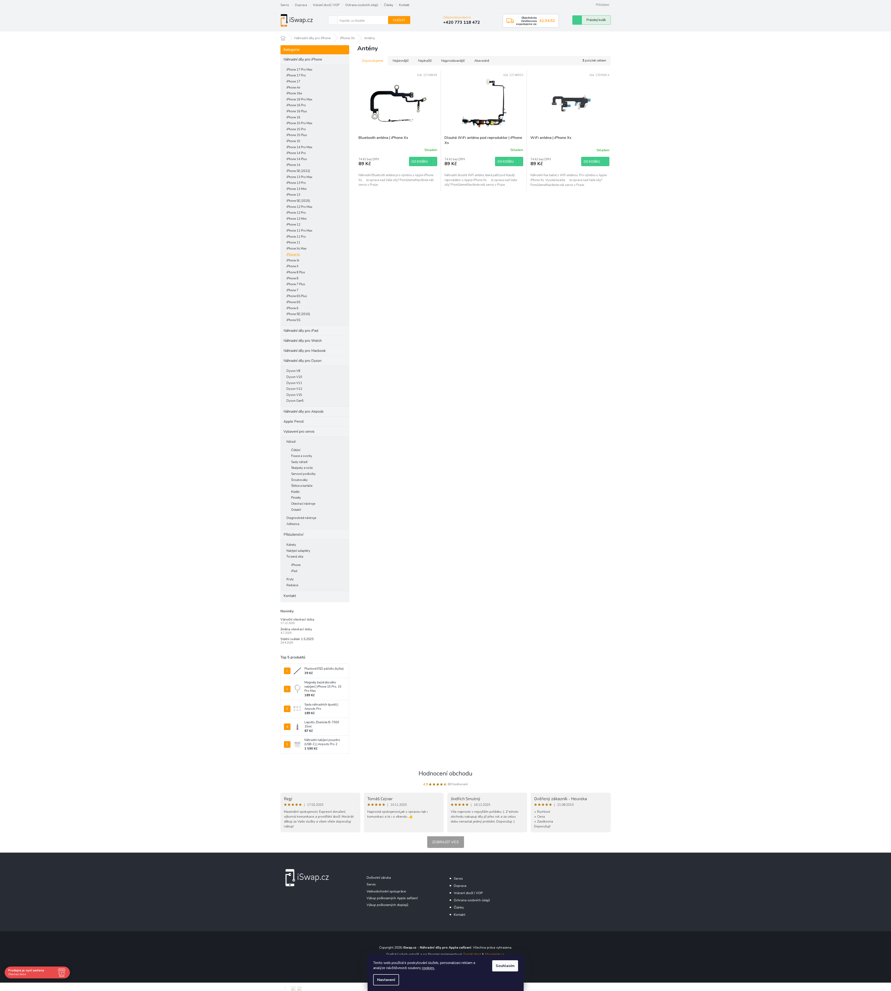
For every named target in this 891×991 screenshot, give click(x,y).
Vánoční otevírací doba (297, 619)
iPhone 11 (293, 242)
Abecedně (481, 60)
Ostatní (296, 510)
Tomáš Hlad (472, 954)
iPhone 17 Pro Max (299, 70)
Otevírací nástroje (303, 504)
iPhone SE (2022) (298, 171)
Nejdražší (425, 60)
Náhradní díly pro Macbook (304, 350)
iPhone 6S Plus (297, 296)
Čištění (295, 450)
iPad (294, 571)
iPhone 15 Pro (296, 129)
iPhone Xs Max (297, 249)
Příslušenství (293, 534)
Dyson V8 (293, 371)
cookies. (428, 967)
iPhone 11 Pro (296, 237)
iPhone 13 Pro (296, 183)
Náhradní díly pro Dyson (302, 360)
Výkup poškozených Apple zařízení (392, 898)
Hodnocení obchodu (445, 773)
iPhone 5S (293, 320)
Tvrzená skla (295, 557)
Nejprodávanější (453, 60)
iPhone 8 (292, 278)
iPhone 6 (292, 308)
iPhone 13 (293, 195)
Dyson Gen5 (295, 401)
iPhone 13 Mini (297, 189)
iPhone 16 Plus (297, 111)
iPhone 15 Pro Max (299, 123)
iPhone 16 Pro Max (299, 99)
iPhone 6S (293, 302)
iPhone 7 (292, 290)
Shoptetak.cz (494, 954)
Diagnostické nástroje (301, 518)
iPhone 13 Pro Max (299, 177)
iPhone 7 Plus (296, 284)
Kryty (290, 579)
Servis (284, 5)
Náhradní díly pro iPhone (302, 59)
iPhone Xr (293, 260)
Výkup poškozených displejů (387, 905)
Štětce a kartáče (301, 486)
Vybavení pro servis (298, 431)
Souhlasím (505, 965)
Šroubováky (299, 480)
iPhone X (292, 266)
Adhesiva (293, 524)
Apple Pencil (293, 421)
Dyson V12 (294, 389)
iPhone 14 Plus (297, 159)
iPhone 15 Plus (297, 135)
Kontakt (404, 5)
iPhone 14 (293, 165)
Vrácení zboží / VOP (326, 5)
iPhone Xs (293, 254)
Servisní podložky (303, 474)
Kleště (295, 492)
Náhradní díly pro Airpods (303, 411)
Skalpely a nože (302, 468)
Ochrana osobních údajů (361, 5)
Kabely (291, 545)
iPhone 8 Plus (296, 272)
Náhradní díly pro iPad (300, 330)
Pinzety (296, 498)
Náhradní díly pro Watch (302, 340)
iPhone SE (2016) (298, 314)
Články (388, 5)
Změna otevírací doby (296, 629)
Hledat (399, 20)
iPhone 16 (293, 117)
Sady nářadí (299, 462)
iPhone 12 (293, 225)
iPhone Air (293, 88)
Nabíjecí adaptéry (298, 551)
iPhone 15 (293, 141)
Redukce (292, 585)
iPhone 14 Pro (296, 153)
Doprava (301, 5)
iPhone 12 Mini (297, 219)
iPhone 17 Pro (296, 75)
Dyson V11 (294, 383)
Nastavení (386, 979)
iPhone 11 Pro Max (299, 231)
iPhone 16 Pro (296, 105)
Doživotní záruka (379, 877)
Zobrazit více (445, 842)
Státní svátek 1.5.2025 (297, 639)
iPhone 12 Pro (296, 213)
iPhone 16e (294, 93)
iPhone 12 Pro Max (299, 207)
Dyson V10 (294, 377)
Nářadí (291, 442)
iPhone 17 (293, 81)
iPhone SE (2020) (298, 201)
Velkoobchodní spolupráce (386, 891)
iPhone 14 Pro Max (299, 147)
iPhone (295, 565)
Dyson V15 (294, 395)
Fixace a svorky (301, 456)
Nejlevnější (401, 60)
